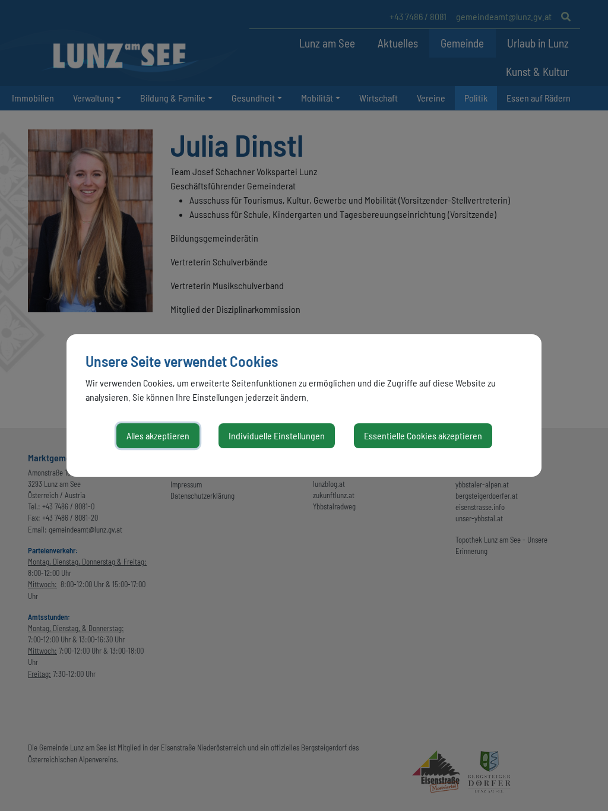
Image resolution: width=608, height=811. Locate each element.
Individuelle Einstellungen (277, 435)
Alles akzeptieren (157, 435)
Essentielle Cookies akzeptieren (423, 435)
